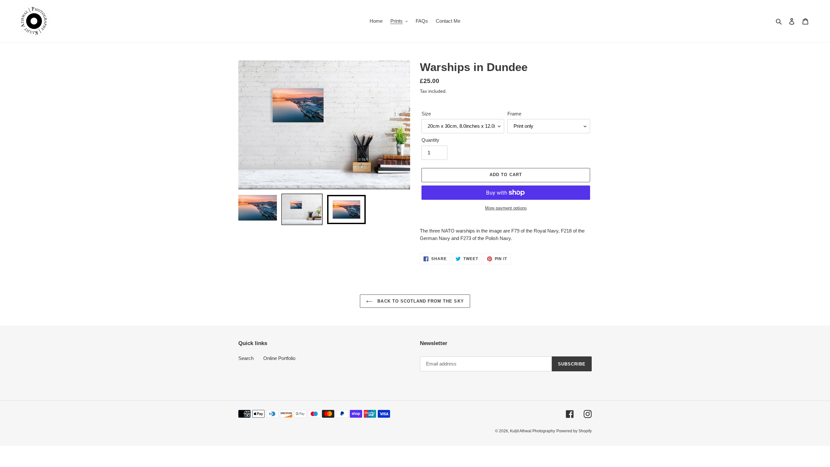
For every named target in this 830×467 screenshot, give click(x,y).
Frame (514, 113)
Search (246, 358)
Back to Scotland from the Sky (420, 301)
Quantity (430, 140)
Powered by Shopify (574, 431)
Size (426, 113)
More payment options (506, 208)
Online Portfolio (279, 358)
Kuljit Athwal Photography (532, 431)
